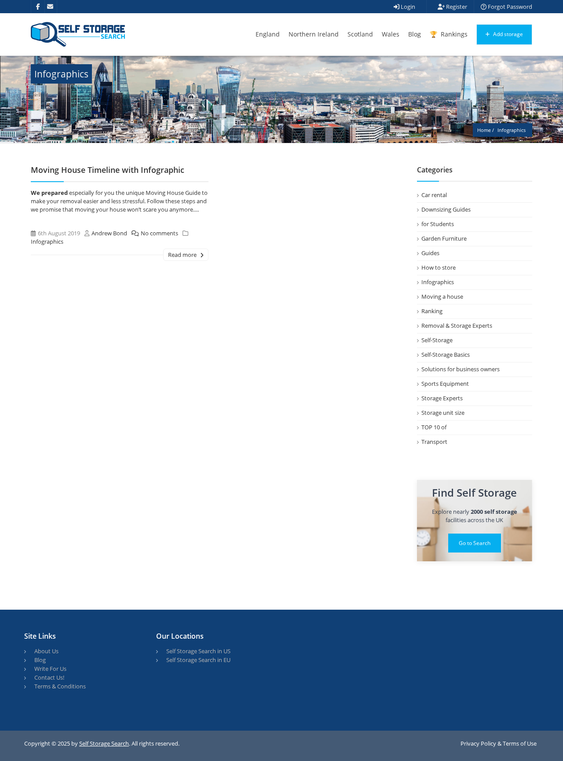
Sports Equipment (445, 384)
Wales (390, 34)
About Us (46, 651)
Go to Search (474, 543)
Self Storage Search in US (198, 651)
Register (456, 7)
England (268, 34)
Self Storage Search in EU (198, 660)
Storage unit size (442, 413)
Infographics (47, 241)
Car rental (434, 195)
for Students (437, 224)
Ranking (431, 311)
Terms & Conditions (60, 686)
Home (484, 130)
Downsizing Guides (446, 209)
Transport (434, 442)
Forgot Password (509, 7)
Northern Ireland (314, 34)
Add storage (507, 34)
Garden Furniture (444, 238)
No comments (159, 233)
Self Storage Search (104, 743)
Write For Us (50, 669)
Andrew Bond (109, 233)
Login (407, 7)
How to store (438, 267)
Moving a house (442, 296)
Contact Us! (49, 677)
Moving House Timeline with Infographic (107, 170)
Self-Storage (437, 340)
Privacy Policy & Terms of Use (499, 743)
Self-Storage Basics (445, 355)
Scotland (360, 34)
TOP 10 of (433, 427)
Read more (183, 255)
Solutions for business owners (460, 369)
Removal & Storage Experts (456, 325)
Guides (430, 253)
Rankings (453, 34)
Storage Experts (442, 398)
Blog (414, 34)
